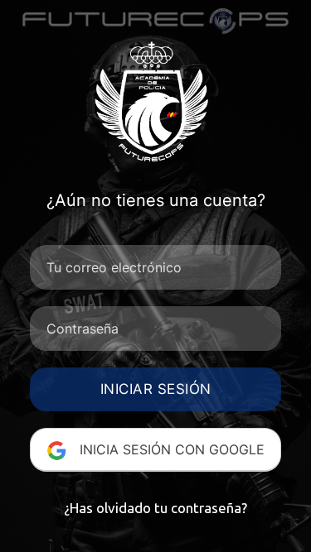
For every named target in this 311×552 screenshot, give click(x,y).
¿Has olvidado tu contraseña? (155, 508)
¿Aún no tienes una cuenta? (155, 200)
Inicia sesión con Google (170, 449)
